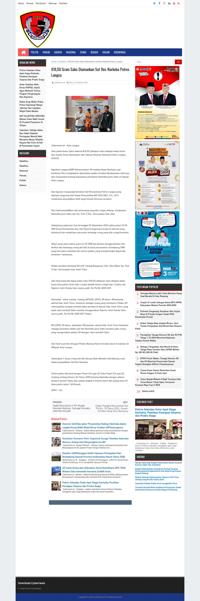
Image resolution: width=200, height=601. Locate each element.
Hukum (46, 52)
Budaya (94, 52)
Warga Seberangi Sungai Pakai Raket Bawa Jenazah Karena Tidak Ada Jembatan (158, 464)
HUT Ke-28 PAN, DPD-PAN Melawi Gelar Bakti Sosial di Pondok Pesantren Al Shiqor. (32, 121)
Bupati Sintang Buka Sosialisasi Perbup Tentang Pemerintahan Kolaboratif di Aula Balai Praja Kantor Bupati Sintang (158, 471)
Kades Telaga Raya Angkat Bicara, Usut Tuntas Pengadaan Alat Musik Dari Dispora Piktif (158, 326)
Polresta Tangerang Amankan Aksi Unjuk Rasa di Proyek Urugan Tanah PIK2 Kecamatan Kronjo (157, 314)
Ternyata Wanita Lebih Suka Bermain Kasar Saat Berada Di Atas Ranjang (161, 294)
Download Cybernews (30, 588)
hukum (23, 185)
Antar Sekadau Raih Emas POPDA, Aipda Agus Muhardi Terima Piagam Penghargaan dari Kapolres (30, 90)
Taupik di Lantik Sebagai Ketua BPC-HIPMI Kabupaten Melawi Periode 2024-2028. (161, 303)
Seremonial (120, 52)
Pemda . (24, 175)
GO (178, 62)
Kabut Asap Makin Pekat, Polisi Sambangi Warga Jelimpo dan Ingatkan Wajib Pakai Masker (32, 106)
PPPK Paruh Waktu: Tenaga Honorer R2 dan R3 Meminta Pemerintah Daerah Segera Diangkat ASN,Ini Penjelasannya (157, 361)
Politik (34, 52)
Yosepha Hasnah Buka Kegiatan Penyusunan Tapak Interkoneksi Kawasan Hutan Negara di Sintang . (158, 488)
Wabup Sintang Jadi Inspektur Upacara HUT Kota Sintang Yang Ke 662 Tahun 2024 (157, 478)
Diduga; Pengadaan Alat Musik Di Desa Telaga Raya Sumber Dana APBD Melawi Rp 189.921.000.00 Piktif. (157, 350)
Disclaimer (41, 3)
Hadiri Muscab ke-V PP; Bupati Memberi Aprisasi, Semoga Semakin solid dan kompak (71, 408)
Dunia (83, 52)
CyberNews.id (100, 597)
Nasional (71, 52)
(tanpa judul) (148, 391)
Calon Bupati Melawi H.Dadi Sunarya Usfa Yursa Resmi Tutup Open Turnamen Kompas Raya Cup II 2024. (158, 382)
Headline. (24, 166)
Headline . (24, 161)
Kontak (29, 3)
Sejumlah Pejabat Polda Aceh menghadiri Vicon (156, 483)
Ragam (106, 52)
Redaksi (63, 3)
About (21, 3)
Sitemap (53, 3)
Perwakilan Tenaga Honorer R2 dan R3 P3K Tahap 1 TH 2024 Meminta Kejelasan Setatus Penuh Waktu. (158, 338)
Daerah (58, 52)
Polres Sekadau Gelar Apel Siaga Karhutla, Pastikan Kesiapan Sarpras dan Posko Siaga (32, 75)
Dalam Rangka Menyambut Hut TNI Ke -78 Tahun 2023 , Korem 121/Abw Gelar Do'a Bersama (111, 408)
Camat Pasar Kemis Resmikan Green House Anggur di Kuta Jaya (158, 371)
